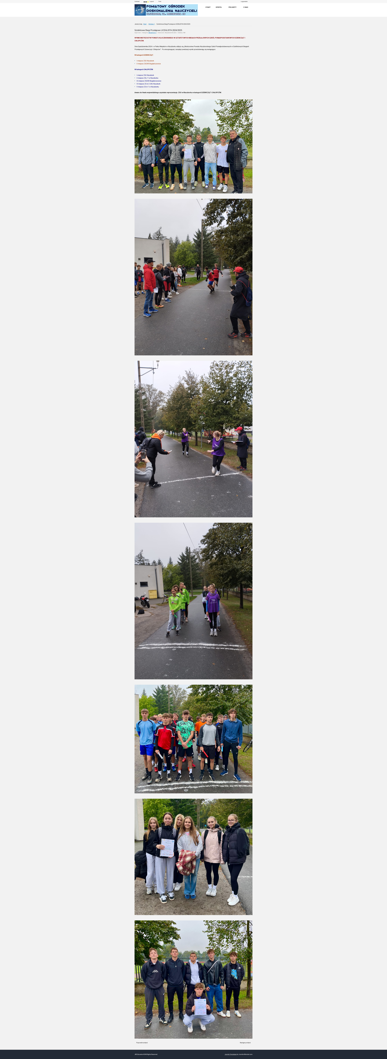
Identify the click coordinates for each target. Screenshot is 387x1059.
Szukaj (249, 2)
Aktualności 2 (152, 32)
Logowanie (244, 1)
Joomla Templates (231, 1054)
